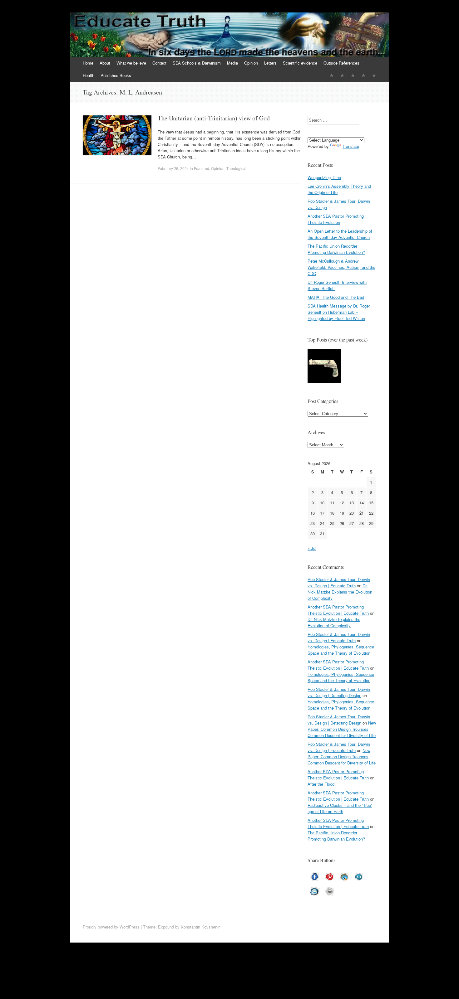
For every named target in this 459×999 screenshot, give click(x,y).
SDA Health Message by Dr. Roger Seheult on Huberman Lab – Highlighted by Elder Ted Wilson (339, 312)
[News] (353, 75)
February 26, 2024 (173, 168)
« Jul (312, 548)
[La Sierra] (363, 75)
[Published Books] (374, 75)
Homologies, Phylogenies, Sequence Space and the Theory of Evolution (341, 650)
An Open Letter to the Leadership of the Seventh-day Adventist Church (340, 234)
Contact (159, 63)
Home (88, 63)
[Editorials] (331, 75)
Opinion (251, 63)
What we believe (131, 63)
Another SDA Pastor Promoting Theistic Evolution (336, 219)
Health (88, 75)
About (105, 63)
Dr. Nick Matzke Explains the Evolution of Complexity (340, 592)
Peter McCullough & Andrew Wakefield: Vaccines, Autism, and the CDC (341, 267)
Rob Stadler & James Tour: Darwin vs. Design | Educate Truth (339, 582)
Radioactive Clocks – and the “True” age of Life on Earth (340, 808)
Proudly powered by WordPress (111, 927)
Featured (201, 168)
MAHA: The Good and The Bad (336, 297)
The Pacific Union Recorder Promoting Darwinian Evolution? (336, 249)
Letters (270, 63)
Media (232, 63)
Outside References (341, 63)
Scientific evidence (300, 63)
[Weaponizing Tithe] (324, 366)
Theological (236, 168)
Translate (351, 146)
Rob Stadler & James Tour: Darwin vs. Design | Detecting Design (339, 692)
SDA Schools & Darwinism (197, 63)
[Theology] (342, 75)
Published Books (116, 75)
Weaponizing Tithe (324, 177)
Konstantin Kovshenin (200, 927)
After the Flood (321, 784)
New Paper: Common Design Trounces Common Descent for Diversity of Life (342, 729)
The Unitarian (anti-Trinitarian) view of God (214, 118)
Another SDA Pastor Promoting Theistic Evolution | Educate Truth (338, 610)
